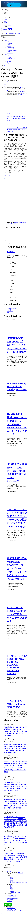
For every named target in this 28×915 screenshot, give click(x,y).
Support (12, 888)
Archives (9, 61)
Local (8, 51)
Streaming (9, 43)
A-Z (8, 55)
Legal (11, 889)
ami (15, 223)
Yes (20, 87)
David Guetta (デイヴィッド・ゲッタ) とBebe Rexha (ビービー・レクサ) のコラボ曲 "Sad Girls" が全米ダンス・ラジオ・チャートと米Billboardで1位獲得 (15, 748)
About (11, 885)
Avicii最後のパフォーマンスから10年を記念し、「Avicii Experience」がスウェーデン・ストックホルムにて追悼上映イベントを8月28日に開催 (15, 840)
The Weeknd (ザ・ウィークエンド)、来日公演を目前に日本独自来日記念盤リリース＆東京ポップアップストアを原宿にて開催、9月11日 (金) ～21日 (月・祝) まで (15, 786)
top (1, 913)
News (5, 60)
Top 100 (9, 57)
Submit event (10, 53)
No (23, 87)
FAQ (11, 887)
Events (5, 19)
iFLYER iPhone (11, 908)
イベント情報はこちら (10, 175)
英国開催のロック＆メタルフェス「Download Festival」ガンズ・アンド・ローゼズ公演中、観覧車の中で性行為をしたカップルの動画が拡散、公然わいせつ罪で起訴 (15, 804)
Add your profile (11, 58)
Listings (9, 41)
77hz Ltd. (20, 873)
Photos (5, 22)
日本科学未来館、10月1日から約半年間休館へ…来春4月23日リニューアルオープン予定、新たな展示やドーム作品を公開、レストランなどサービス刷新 (15, 731)
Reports (9, 62)
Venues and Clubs (11, 48)
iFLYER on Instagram (12, 898)
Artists (5, 54)
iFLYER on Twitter (11, 895)
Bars (5, 21)
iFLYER (9, 871)
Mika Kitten (11, 223)
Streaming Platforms (12, 50)
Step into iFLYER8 (14, 5)
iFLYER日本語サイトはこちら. (12, 33)
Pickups (9, 46)
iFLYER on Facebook (12, 896)
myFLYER (6, 25)
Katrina (11, 251)
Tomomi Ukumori (18, 222)
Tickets (8, 44)
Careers (12, 891)
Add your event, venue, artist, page (18, 882)
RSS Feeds (9, 901)
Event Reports (10, 47)
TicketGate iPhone (11, 909)
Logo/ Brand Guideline (15, 892)
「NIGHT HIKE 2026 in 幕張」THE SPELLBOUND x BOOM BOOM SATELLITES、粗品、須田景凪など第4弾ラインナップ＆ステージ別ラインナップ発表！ (15, 857)
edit (10, 25)
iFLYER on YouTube (12, 899)
